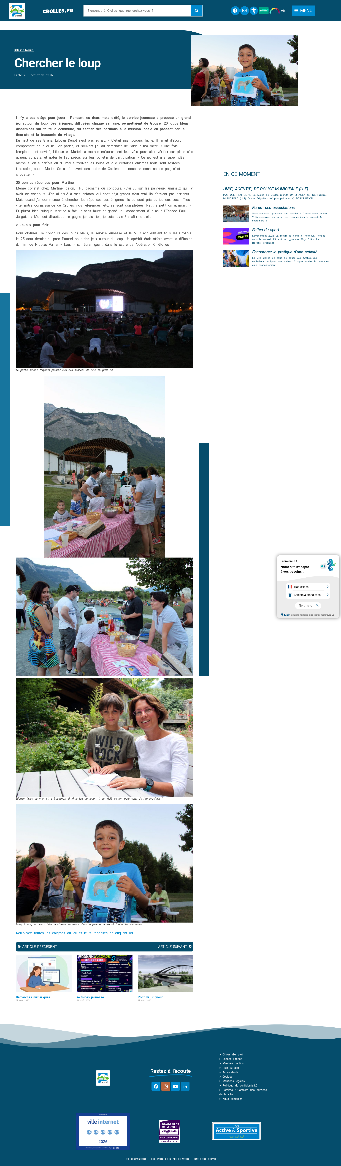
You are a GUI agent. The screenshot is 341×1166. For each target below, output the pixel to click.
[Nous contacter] (244, 10)
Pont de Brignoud (150, 997)
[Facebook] (155, 1086)
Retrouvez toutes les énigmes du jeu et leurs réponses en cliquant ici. (75, 933)
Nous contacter (232, 1099)
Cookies (228, 1076)
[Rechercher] (196, 10)
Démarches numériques (33, 997)
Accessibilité (230, 1072)
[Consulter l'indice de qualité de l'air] (274, 10)
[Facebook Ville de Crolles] (235, 10)
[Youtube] (175, 1086)
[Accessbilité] (253, 10)
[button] (303, 11)
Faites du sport (265, 229)
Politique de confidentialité (240, 1085)
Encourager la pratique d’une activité (284, 251)
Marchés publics (233, 1063)
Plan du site (231, 1067)
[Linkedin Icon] (185, 1086)
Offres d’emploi (233, 1054)
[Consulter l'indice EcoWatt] (264, 10)
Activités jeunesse (90, 997)
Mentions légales (234, 1081)
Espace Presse (232, 1059)
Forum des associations (273, 207)
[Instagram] (165, 1086)
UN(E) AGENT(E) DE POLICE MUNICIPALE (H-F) (265, 188)
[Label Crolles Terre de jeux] (169, 1131)
